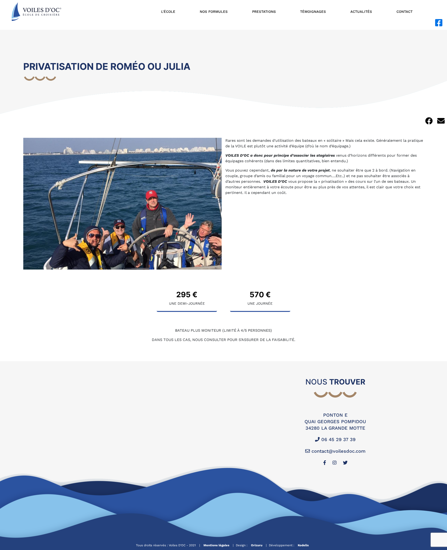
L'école (168, 12)
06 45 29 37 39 (338, 439)
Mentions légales (216, 545)
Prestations (264, 12)
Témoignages (313, 12)
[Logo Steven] (36, 11)
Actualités (361, 12)
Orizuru (256, 545)
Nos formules (214, 12)
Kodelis (303, 545)
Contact (404, 12)
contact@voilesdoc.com (338, 451)
